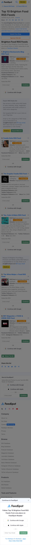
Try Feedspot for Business (13, 539)
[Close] (28, 500)
